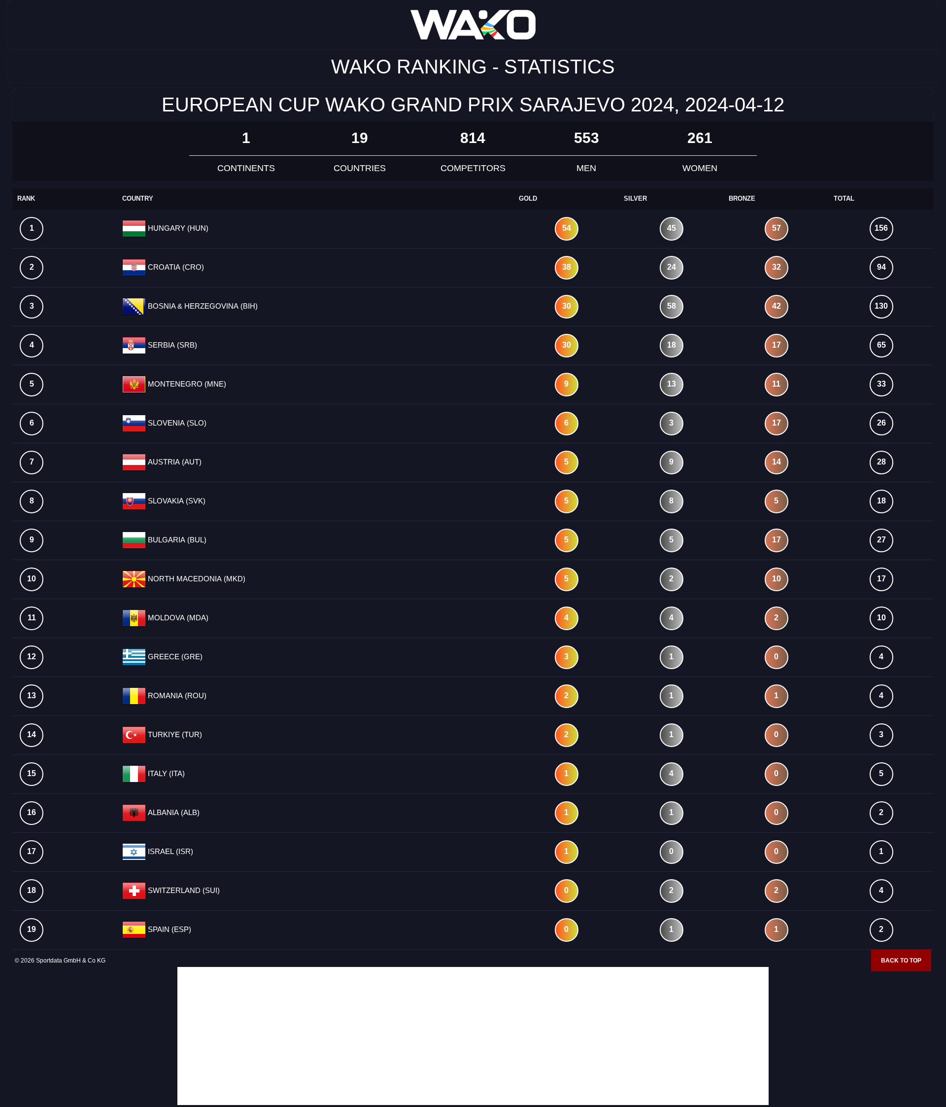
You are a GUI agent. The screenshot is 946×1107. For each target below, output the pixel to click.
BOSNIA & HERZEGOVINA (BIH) (202, 306)
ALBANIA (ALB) (173, 812)
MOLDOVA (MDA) (177, 617)
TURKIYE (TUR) (174, 734)
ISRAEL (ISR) (169, 851)
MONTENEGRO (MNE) (186, 384)
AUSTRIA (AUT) (174, 462)
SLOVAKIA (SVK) (175, 501)
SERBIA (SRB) (171, 345)
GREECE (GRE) (174, 656)
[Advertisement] (473, 1036)
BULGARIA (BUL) (176, 540)
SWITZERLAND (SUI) (183, 890)
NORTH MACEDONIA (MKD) (195, 578)
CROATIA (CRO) (175, 267)
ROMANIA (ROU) (176, 695)
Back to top (901, 960)
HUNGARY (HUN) (177, 228)
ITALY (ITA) (165, 773)
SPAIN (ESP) (168, 929)
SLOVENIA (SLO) (176, 423)
